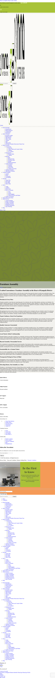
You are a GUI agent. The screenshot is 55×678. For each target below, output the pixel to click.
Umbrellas (10, 166)
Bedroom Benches (12, 162)
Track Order (8, 431)
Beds (9, 157)
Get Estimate (8, 177)
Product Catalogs (9, 438)
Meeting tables (8, 136)
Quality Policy (8, 422)
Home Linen (8, 189)
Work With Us (8, 434)
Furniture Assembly (9, 203)
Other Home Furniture (10, 171)
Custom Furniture (9, 200)
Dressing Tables (11, 160)
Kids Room (7, 132)
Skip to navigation (4, 0)
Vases (9, 191)
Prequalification (8, 443)
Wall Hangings (11, 194)
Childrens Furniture (9, 169)
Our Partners (8, 433)
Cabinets (7, 140)
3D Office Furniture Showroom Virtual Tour (14, 144)
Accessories (7, 176)
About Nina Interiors (9, 421)
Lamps (6, 186)
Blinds (6, 175)
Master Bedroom (8, 130)
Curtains (7, 173)
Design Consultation (9, 201)
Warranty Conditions (32, 460)
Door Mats (7, 182)
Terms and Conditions (11, 460)
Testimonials (8, 424)
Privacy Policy (8, 440)
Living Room (8, 131)
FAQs (6, 430)
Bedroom (7, 156)
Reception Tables (9, 135)
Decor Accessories (9, 190)
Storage (9, 161)
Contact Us (7, 426)
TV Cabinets (10, 151)
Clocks (9, 192)
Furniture (10, 165)
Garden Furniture (9, 163)
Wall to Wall (8, 183)
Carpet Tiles (7, 180)
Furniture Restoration (9, 205)
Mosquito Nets (11, 158)
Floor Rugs (7, 181)
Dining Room (8, 129)
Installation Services (9, 204)
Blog (6, 442)
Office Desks (8, 138)
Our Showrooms (8, 423)
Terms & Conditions (9, 441)
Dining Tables (11, 154)
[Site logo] (7, 82)
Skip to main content (12, 0)
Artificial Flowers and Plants (14, 195)
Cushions (10, 150)
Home (1, 287)
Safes (6, 141)
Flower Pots (10, 167)
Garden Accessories (12, 168)
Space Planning (8, 206)
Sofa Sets (10, 148)
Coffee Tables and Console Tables (15, 149)
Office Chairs (8, 139)
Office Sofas (8, 142)
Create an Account (4, 671)
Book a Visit (2, 210)
